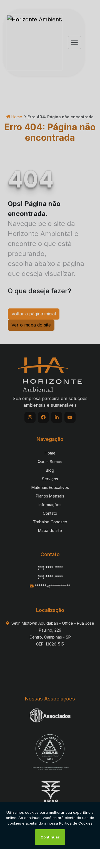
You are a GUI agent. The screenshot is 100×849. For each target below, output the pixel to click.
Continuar (50, 837)
